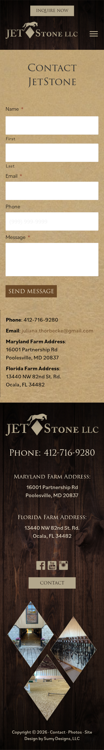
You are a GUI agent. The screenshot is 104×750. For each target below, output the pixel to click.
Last (10, 166)
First (10, 138)
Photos (75, 732)
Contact (57, 732)
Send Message (31, 291)
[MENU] (93, 34)
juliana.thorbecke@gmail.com (57, 330)
